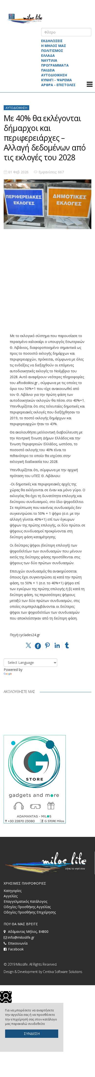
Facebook (16, 949)
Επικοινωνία (18, 943)
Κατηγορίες (12, 890)
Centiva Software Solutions (62, 971)
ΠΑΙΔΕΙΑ (48, 70)
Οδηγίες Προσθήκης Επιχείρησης (30, 912)
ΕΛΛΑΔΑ (48, 55)
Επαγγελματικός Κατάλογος (25, 901)
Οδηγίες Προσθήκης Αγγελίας (27, 906)
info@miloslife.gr (21, 937)
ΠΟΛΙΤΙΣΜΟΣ (52, 50)
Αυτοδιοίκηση (16, 108)
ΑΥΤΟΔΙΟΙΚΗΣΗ (54, 75)
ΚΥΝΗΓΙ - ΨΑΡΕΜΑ (56, 80)
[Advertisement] (47, 285)
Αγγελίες (11, 896)
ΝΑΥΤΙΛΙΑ (49, 60)
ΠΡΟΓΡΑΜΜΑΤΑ (55, 65)
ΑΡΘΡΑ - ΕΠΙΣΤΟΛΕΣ (58, 84)
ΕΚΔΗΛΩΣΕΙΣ (52, 40)
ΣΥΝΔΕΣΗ (32, 1033)
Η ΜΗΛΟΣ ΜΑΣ (53, 45)
